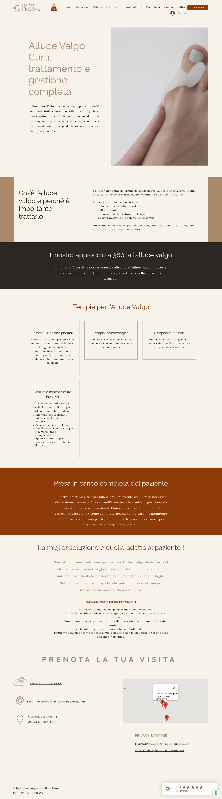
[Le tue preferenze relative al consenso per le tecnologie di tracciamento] (216, 793)
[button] (54, 7)
